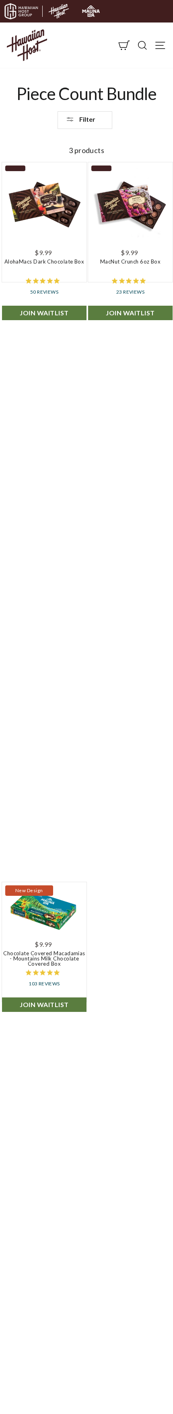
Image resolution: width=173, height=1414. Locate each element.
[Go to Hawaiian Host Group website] (21, 11)
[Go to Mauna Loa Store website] (91, 11)
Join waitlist (44, 313)
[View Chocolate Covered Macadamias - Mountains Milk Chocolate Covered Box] (44, 910)
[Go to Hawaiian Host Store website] (59, 11)
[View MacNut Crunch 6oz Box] (130, 204)
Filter (86, 119)
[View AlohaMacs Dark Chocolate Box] (44, 204)
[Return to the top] (143, 1384)
